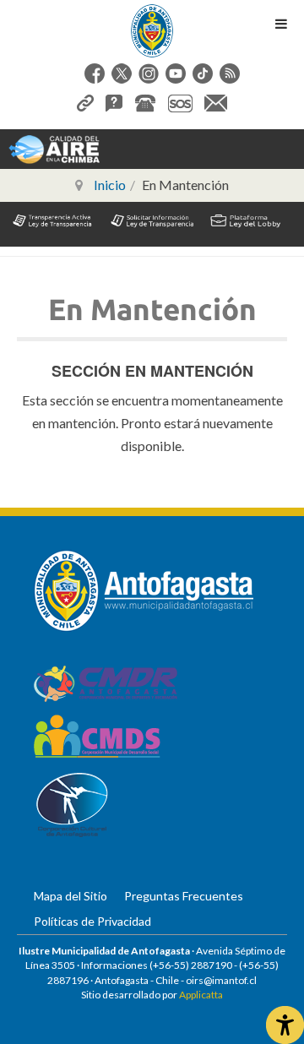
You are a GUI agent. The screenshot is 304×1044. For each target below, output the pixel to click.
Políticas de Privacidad (92, 921)
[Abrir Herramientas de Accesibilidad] (285, 1025)
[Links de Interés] (85, 101)
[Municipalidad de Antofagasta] (152, 30)
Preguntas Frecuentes (183, 896)
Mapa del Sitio (70, 896)
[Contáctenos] (215, 101)
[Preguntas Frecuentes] (114, 101)
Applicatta (201, 994)
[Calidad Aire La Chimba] (54, 148)
